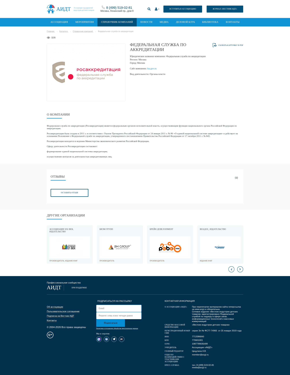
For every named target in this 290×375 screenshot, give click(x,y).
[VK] (106, 339)
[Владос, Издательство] (170, 247)
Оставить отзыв (69, 193)
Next (240, 269)
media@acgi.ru (199, 367)
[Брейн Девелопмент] (120, 247)
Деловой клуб (185, 22)
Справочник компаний (117, 22)
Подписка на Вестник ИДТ (60, 316)
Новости (146, 22)
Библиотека (210, 22)
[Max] (99, 339)
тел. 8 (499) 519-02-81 (203, 365)
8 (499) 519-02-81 (119, 8)
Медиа (164, 22)
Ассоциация (59, 22)
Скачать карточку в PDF (230, 45)
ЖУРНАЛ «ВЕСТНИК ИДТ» (225, 9)
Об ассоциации (55, 307)
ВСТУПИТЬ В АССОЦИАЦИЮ (182, 9)
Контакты (233, 22)
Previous (231, 269)
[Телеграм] (114, 339)
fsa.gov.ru (151, 68)
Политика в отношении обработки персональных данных (117, 328)
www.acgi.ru (200, 309)
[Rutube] (121, 339)
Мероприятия (84, 22)
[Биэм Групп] (69, 247)
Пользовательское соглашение (63, 311)
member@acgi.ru (200, 354)
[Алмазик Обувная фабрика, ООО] (220, 247)
